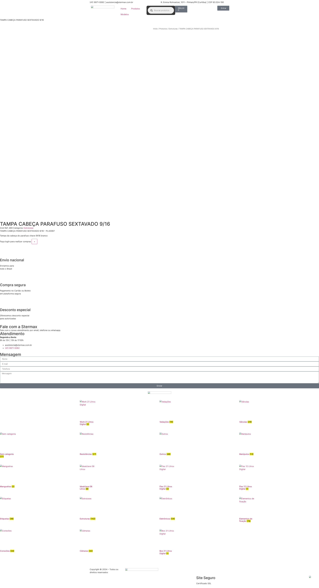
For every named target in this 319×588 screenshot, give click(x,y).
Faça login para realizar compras (15, 241)
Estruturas (173, 29)
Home (123, 8)
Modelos (125, 14)
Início (155, 29)
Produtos (135, 8)
